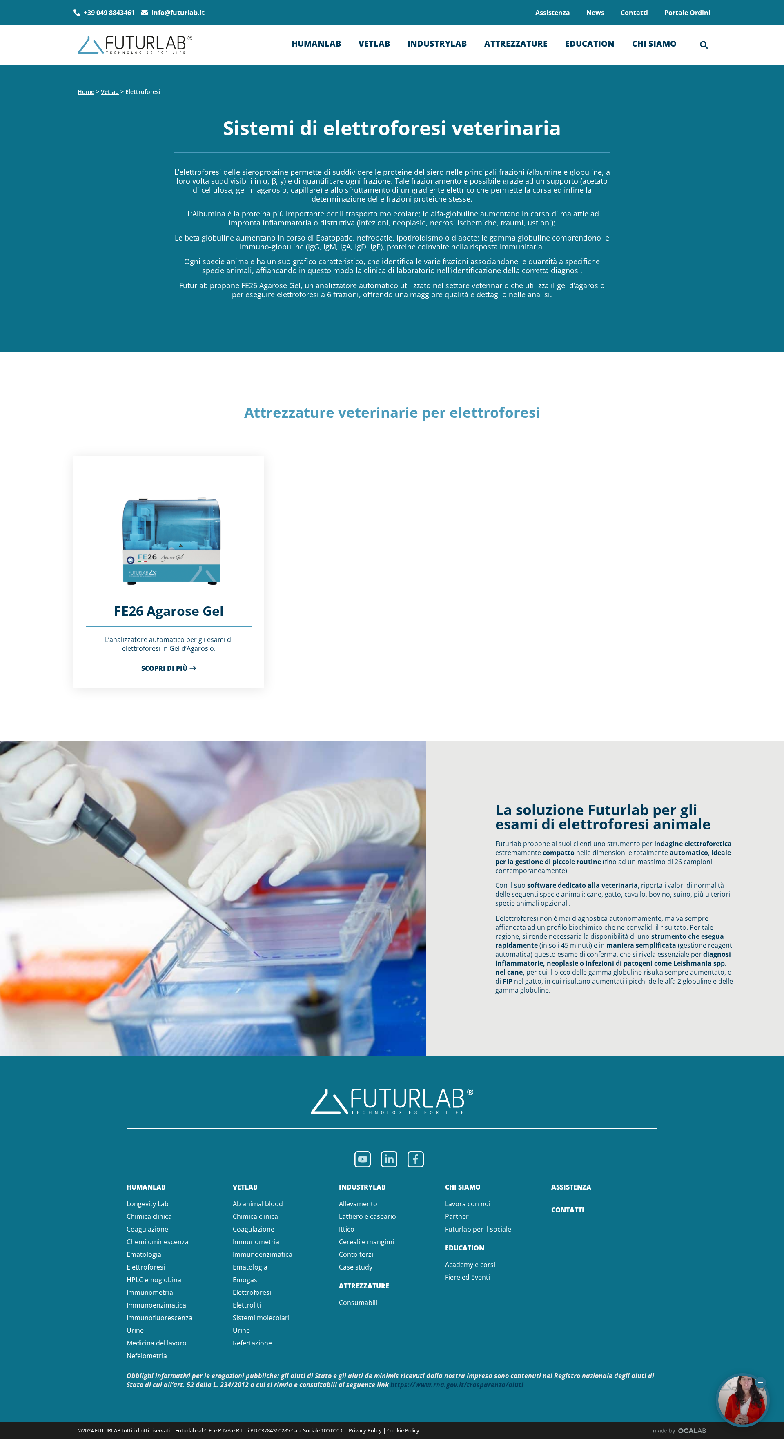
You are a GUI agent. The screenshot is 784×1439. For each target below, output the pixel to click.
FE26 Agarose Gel (169, 610)
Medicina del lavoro (157, 1343)
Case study (355, 1267)
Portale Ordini (687, 12)
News (595, 12)
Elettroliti (247, 1305)
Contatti (634, 12)
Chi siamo (654, 43)
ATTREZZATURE (364, 1285)
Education (590, 43)
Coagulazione (147, 1229)
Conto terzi (356, 1254)
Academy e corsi (470, 1264)
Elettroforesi (146, 1267)
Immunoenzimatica (156, 1305)
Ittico (346, 1229)
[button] (703, 44)
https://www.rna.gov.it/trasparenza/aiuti (456, 1384)
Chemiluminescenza (158, 1241)
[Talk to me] (743, 1400)
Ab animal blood (258, 1203)
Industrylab (437, 43)
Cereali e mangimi (366, 1241)
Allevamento (358, 1203)
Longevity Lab (148, 1203)
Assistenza (552, 12)
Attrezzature (516, 43)
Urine (135, 1330)
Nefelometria (147, 1355)
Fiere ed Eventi (467, 1277)
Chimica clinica (149, 1216)
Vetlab (374, 43)
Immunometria (150, 1292)
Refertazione (252, 1343)
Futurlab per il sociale (478, 1229)
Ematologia (144, 1254)
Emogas (245, 1279)
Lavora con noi (467, 1203)
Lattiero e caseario (367, 1216)
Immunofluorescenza (159, 1317)
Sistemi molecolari (261, 1317)
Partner (457, 1216)
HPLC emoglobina (154, 1279)
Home (86, 92)
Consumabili (358, 1302)
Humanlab (316, 43)
